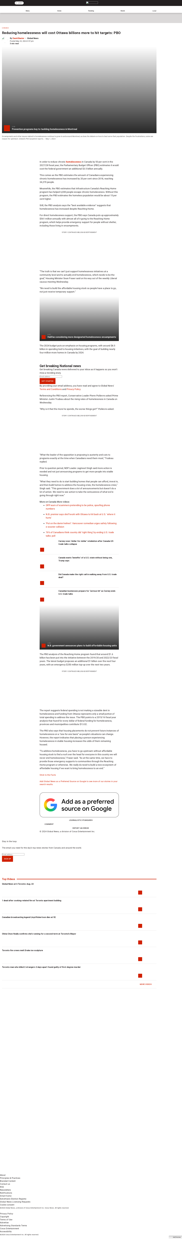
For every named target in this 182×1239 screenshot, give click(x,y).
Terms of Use (6, 1219)
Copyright (4, 1216)
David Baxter (18, 38)
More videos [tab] (63, 501)
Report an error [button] (81, 828)
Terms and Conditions (51, 389)
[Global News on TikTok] (57, 1172)
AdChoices (177, 1237)
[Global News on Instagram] (131, 1153)
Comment (49, 824)
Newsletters (5, 1190)
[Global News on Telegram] (94, 1172)
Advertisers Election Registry (13, 1199)
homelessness (73, 161)
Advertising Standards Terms (13, 1225)
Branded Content (8, 1181)
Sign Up (7, 859)
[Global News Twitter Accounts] (57, 1153)
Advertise (4, 1222)
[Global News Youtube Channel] (94, 1153)
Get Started (47, 381)
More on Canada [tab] (48, 501)
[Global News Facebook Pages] (19, 1153)
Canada (5, 28)
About (3, 1175)
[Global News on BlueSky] (131, 1172)
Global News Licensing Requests (15, 1202)
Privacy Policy (73, 389)
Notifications (6, 1193)
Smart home (5, 1196)
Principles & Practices (10, 1178)
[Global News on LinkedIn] (19, 1172)
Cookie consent (7, 1205)
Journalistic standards (80, 820)
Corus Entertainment (9, 1228)
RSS (2, 1187)
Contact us (5, 1184)
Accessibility (6, 1231)
